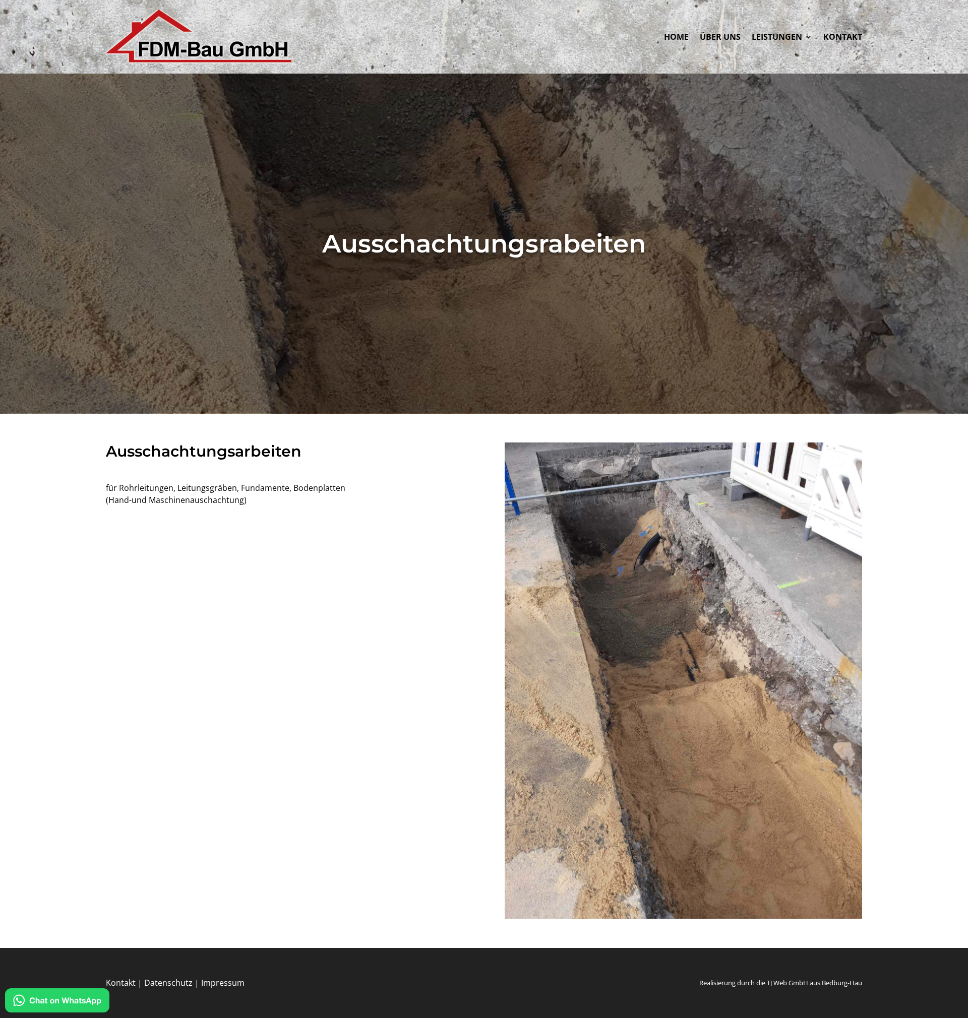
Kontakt (842, 37)
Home (676, 37)
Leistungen (777, 37)
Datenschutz (168, 982)
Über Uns (720, 37)
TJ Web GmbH (787, 982)
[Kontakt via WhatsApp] (57, 1001)
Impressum (223, 982)
